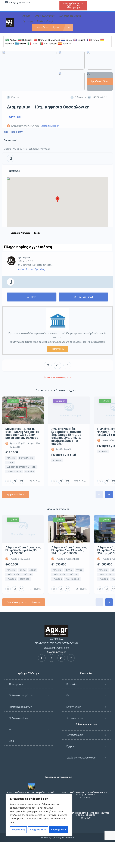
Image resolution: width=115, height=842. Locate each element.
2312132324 (56, 639)
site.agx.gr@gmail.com (56, 647)
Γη (67, 695)
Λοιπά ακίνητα (74, 718)
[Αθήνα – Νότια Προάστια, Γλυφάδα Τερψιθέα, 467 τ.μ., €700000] (31, 786)
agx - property (13, 131)
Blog (11, 741)
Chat (33, 297)
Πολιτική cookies (18, 718)
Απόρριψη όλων (38, 829)
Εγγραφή (71, 746)
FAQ (11, 729)
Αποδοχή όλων (58, 829)
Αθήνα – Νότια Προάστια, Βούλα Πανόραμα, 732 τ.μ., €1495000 (85, 793)
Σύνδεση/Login (74, 735)
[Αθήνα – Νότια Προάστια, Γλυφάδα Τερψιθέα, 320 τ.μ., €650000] (85, 807)
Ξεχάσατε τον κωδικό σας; (81, 757)
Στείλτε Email (85, 297)
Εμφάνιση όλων (15, 494)
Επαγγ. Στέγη (73, 706)
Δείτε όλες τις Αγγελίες (31, 269)
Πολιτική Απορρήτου (20, 695)
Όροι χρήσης (16, 684)
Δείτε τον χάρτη (50, 125)
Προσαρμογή (18, 829)
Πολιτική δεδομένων (20, 706)
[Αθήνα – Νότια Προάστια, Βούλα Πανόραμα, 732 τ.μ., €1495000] (85, 786)
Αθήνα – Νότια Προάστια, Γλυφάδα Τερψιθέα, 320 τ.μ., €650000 (85, 814)
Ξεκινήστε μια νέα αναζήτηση (23, 602)
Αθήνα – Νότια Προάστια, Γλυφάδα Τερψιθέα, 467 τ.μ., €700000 (31, 793)
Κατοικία (71, 684)
